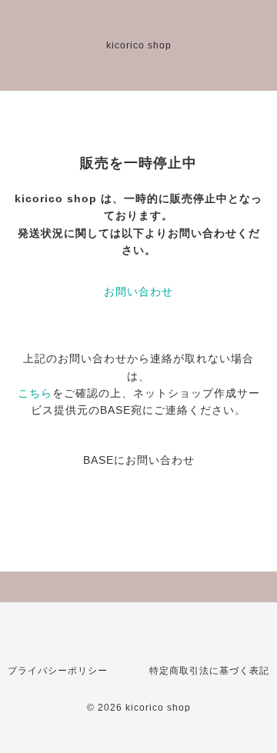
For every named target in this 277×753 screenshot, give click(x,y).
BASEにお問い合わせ (139, 460)
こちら (35, 393)
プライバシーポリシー (58, 670)
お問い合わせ (138, 291)
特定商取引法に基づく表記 (209, 670)
